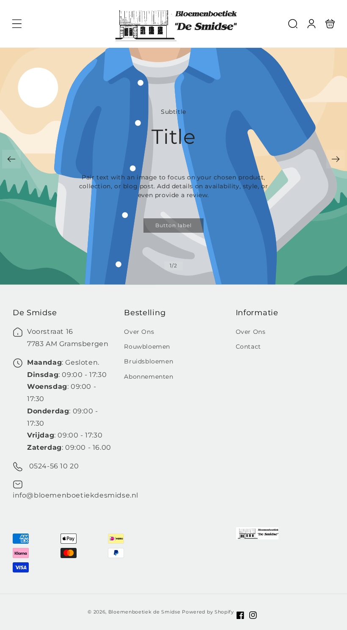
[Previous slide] (11, 159)
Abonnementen (148, 376)
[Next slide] (335, 159)
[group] (173, 166)
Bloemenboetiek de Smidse (144, 612)
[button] (17, 23)
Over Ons (139, 332)
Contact (248, 346)
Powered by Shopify (208, 612)
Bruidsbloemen (148, 361)
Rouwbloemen (147, 346)
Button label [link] (173, 225)
